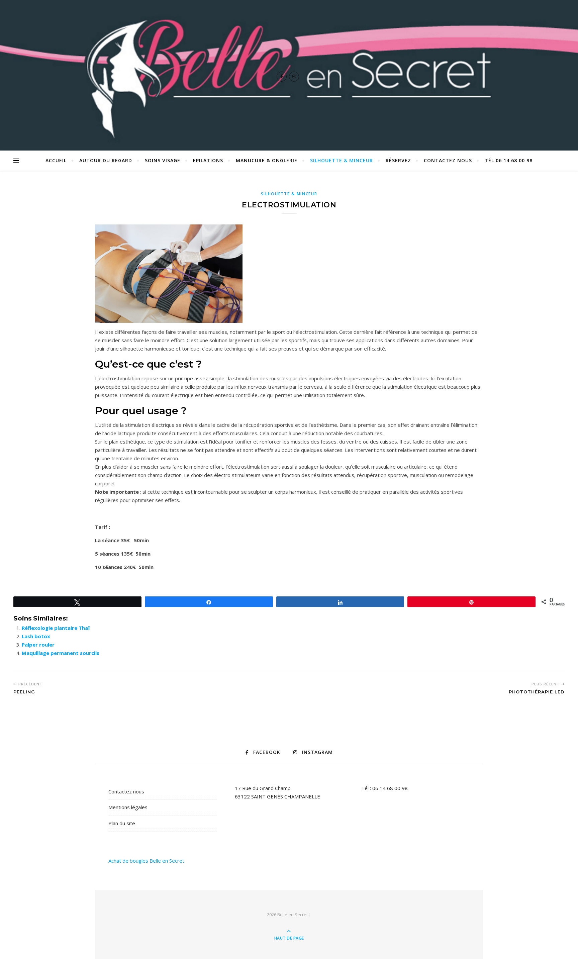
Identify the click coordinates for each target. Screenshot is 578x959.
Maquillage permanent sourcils (60, 653)
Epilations (208, 160)
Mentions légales (128, 807)
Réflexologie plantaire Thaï (56, 628)
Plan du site (121, 823)
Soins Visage (162, 160)
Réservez (398, 160)
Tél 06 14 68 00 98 (509, 160)
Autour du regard (105, 160)
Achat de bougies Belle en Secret (146, 860)
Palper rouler (38, 644)
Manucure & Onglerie (266, 160)
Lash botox (36, 636)
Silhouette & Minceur (341, 160)
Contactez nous (448, 160)
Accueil (56, 160)
